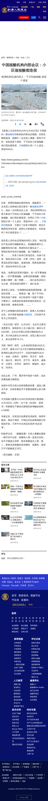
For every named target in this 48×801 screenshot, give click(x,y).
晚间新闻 (17, 652)
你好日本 (15, 716)
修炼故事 (30, 751)
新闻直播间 (24, 17)
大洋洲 (35, 578)
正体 (39, 2)
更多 (24, 781)
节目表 (15, 600)
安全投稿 (15, 767)
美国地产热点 (19, 706)
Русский (15, 585)
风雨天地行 (31, 738)
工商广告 (30, 754)
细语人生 (34, 677)
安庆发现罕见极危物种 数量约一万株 (16, 505)
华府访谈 (17, 661)
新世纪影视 (15, 781)
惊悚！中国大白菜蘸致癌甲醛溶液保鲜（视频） (16, 489)
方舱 (21, 145)
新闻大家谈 (35, 643)
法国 (4, 582)
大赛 (24, 2)
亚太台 (18, 582)
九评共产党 (31, 729)
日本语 (23, 585)
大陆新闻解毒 (36, 674)
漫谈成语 (17, 697)
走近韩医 (33, 700)
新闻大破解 (35, 658)
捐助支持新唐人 (19, 605)
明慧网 (31, 778)
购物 (31, 605)
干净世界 (39, 775)
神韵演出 (15, 632)
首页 (3, 58)
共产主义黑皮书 (33, 741)
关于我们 (16, 764)
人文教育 (18, 680)
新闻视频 (18, 639)
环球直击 (17, 646)
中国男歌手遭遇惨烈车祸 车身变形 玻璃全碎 (39, 505)
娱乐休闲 (16, 709)
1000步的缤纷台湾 (18, 739)
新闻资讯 (10, 58)
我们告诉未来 (32, 713)
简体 (44, 2)
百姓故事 (30, 744)
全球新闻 (17, 643)
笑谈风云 (17, 687)
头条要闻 (15, 625)
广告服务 (25, 767)
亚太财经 (17, 674)
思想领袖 (34, 655)
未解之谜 (17, 684)
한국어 (31, 585)
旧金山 (10, 582)
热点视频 (24, 625)
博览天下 (24, 629)
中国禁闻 (17, 649)
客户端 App (7, 770)
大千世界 (15, 732)
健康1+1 (33, 684)
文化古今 (17, 703)
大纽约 (13, 578)
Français (5, 585)
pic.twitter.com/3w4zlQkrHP (18, 176)
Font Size (36, 124)
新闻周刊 (17, 658)
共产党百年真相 (33, 720)
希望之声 (6, 778)
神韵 (18, 2)
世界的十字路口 (37, 668)
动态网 (39, 778)
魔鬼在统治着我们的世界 (36, 726)
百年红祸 (30, 735)
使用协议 (6, 767)
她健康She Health (37, 687)
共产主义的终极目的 (34, 723)
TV (34, 17)
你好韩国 (15, 720)
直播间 (24, 600)
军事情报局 (35, 661)
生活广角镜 (16, 713)
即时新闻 (33, 625)
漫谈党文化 (31, 748)
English (35, 582)
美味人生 (15, 726)
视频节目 (35, 595)
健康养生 (34, 680)
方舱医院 (27, 314)
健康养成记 (34, 694)
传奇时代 (30, 716)
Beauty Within (17, 729)
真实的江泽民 (32, 732)
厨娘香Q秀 (16, 735)
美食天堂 (15, 723)
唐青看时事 (35, 664)
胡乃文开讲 (34, 691)
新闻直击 (17, 655)
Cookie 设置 (24, 797)
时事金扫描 (35, 649)
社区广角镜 (18, 668)
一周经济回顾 (19, 664)
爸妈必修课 (18, 700)
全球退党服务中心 (19, 778)
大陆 (17, 58)
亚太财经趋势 (19, 671)
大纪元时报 (28, 775)
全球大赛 (24, 632)
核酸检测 (12, 134)
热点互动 (34, 646)
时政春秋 (34, 652)
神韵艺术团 (17, 775)
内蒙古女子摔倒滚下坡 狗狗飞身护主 (16, 536)
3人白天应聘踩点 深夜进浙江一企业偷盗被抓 (16, 519)
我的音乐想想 (17, 744)
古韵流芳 (17, 691)
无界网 (5, 781)
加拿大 (20, 578)
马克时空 (34, 671)
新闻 (14, 613)
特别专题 (31, 709)
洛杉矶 (27, 578)
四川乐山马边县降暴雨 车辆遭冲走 (39, 472)
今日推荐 (15, 629)
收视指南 (26, 764)
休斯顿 (42, 578)
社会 (22, 58)
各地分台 (32, 2)
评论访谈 (35, 639)
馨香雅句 (17, 694)
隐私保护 (36, 764)
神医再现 (33, 697)
